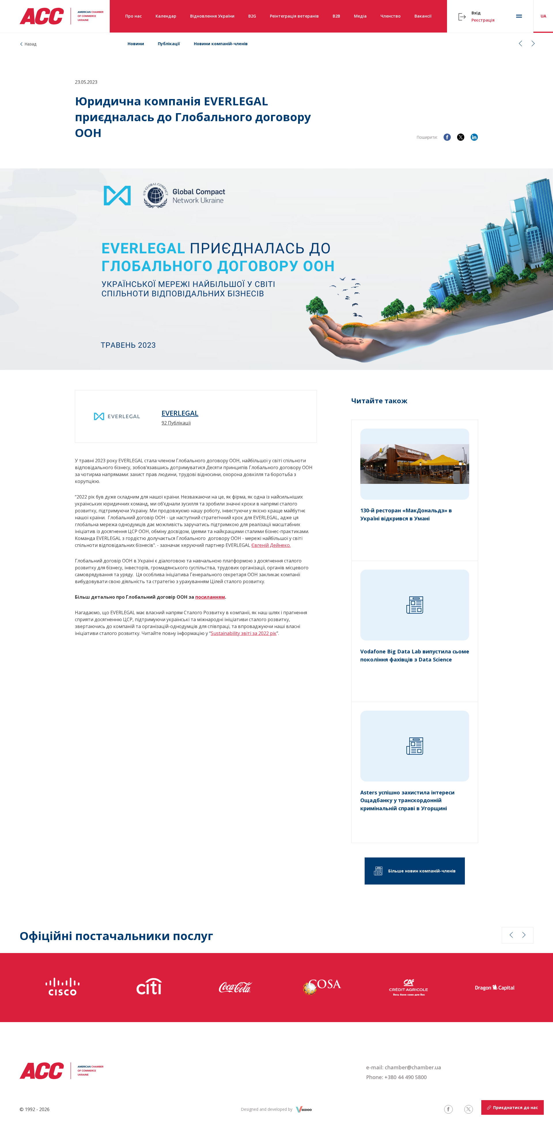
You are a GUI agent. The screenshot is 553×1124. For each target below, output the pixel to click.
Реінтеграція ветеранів (294, 16)
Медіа (360, 16)
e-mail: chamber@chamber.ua (403, 1067)
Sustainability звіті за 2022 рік (243, 633)
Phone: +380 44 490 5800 (396, 1077)
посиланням (210, 597)
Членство (390, 16)
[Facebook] (447, 137)
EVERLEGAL (180, 413)
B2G (252, 16)
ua (543, 16)
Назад (30, 44)
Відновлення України (212, 16)
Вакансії (422, 16)
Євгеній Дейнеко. (271, 545)
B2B (336, 16)
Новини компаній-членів (221, 43)
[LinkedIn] (474, 137)
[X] (460, 137)
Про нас (133, 16)
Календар (166, 16)
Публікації (169, 43)
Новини (136, 43)
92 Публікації (176, 423)
